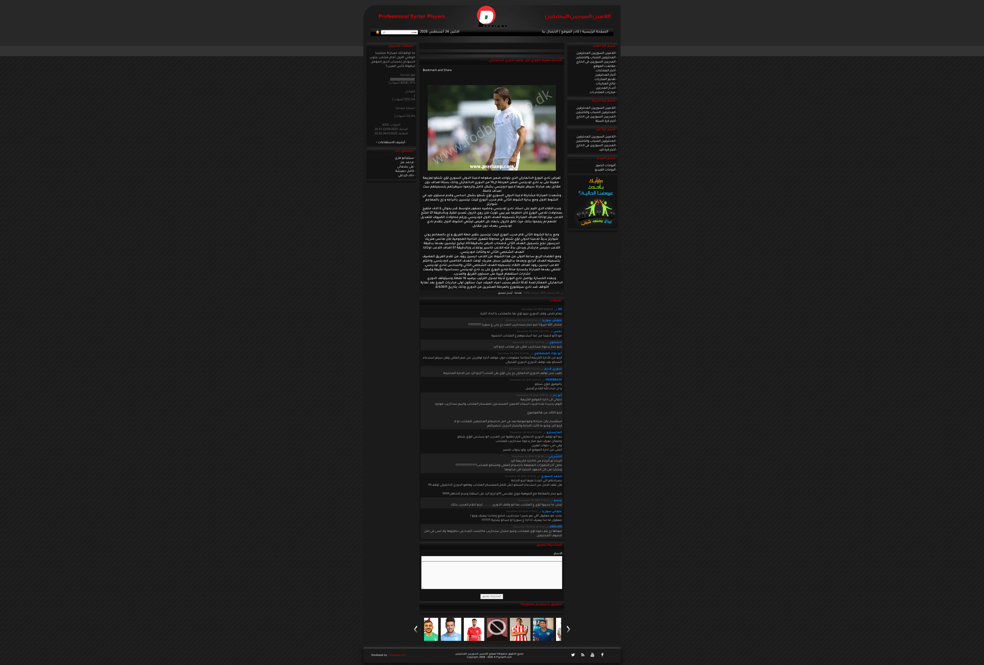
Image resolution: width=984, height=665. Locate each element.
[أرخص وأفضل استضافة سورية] (596, 227)
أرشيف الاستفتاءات (391, 142)
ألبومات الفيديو (605, 170)
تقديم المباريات (605, 79)
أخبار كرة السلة (606, 121)
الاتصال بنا (550, 32)
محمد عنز (407, 162)
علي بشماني (405, 167)
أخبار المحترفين (605, 75)
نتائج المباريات (606, 84)
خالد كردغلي (406, 175)
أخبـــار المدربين (606, 88)
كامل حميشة (404, 171)
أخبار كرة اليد (607, 150)
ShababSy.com (397, 655)
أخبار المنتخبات (606, 71)
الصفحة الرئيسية (595, 32)
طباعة (518, 293)
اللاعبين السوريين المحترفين (596, 53)
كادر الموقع (570, 32)
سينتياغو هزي (404, 158)
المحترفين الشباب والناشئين (596, 57)
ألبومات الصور (606, 165)
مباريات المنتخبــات (603, 92)
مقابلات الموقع (604, 66)
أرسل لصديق (505, 293)
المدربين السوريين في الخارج (596, 62)
